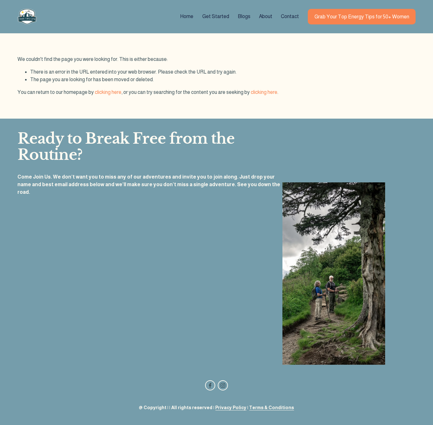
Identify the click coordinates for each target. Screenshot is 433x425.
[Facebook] (210, 385)
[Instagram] (223, 385)
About (265, 16)
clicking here (108, 92)
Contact (290, 16)
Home (186, 16)
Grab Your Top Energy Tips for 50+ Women (361, 16)
